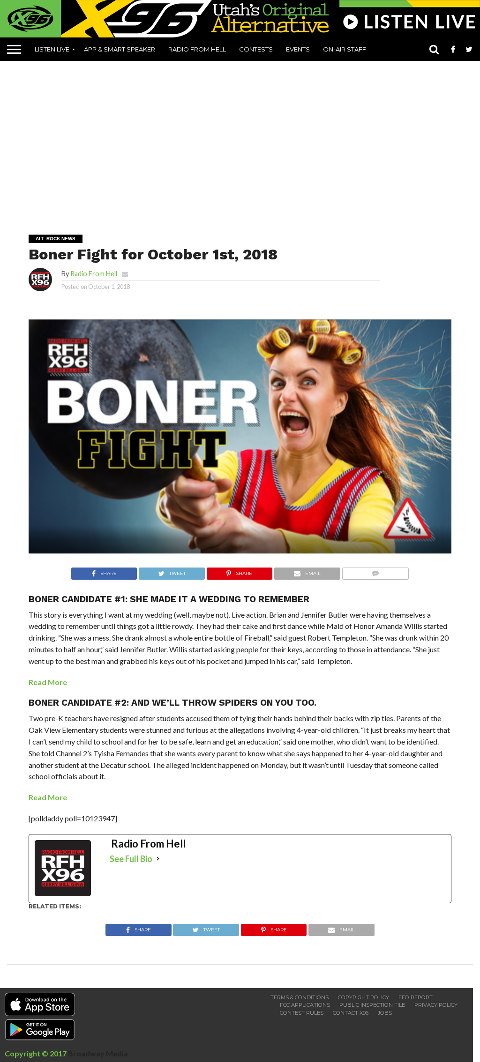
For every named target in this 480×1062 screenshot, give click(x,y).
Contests (256, 49)
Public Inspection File (372, 1005)
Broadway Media (98, 1053)
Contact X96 (350, 1013)
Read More (48, 682)
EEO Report (415, 997)
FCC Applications (305, 1005)
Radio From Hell (197, 49)
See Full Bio (131, 859)
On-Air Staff (344, 49)
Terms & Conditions (299, 997)
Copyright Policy (363, 997)
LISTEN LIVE (52, 49)
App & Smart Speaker (119, 49)
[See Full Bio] (158, 858)
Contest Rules (301, 1013)
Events (298, 49)
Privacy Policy (436, 1005)
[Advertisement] (243, 140)
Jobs (385, 1013)
